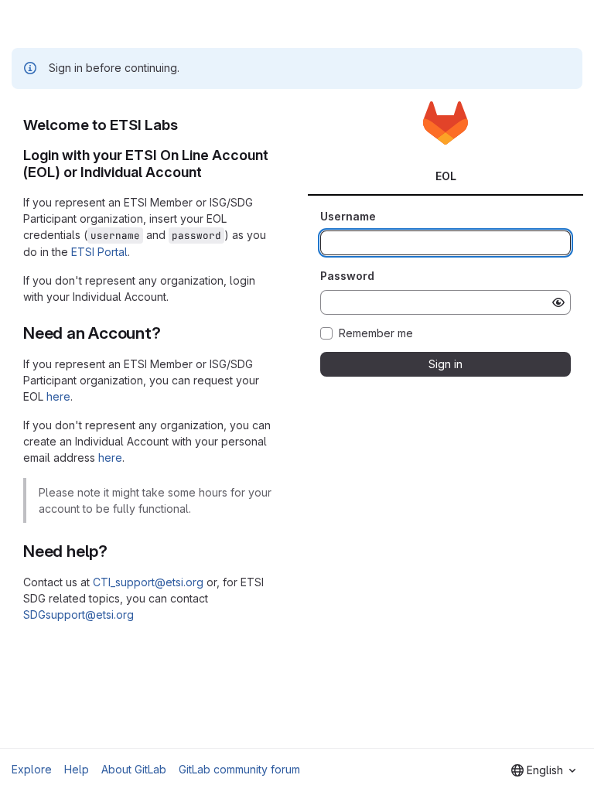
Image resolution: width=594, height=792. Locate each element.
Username (348, 216)
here (58, 396)
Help (76, 769)
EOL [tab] (445, 176)
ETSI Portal (99, 251)
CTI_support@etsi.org (148, 582)
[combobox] (543, 770)
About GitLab (133, 769)
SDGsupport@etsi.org (78, 614)
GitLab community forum (239, 769)
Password (347, 275)
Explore (32, 769)
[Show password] (558, 302)
